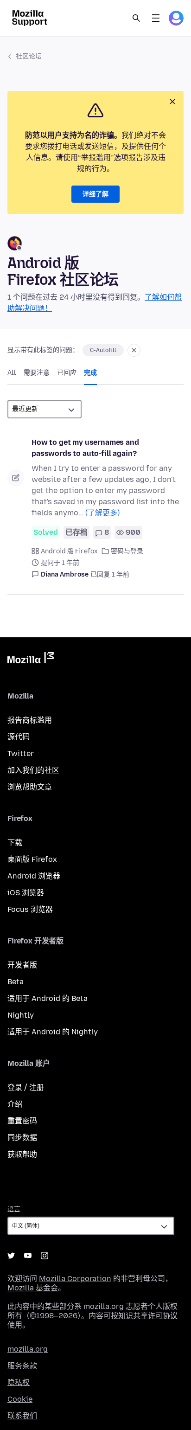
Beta (15, 981)
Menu (155, 18)
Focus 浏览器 (30, 909)
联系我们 (22, 1415)
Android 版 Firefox (69, 551)
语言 (13, 1209)
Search (136, 18)
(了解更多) (102, 512)
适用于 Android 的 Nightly (52, 1031)
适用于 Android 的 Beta (47, 998)
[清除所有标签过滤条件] (133, 350)
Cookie (19, 1399)
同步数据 (22, 1137)
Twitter (20, 753)
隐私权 (18, 1382)
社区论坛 (29, 56)
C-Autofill (103, 350)
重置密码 (22, 1120)
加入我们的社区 (33, 770)
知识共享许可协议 (148, 1315)
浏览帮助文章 (29, 786)
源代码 (18, 736)
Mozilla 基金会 (32, 1287)
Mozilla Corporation (75, 1278)
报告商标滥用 (29, 720)
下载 (14, 842)
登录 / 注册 (25, 1087)
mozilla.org (27, 1349)
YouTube (28, 1255)
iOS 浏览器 (25, 892)
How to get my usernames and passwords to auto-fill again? (85, 448)
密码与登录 (127, 551)
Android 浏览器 (33, 876)
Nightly (20, 1015)
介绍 (14, 1104)
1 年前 (120, 574)
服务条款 (22, 1365)
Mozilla (30, 659)
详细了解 (95, 194)
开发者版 (22, 965)
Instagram (44, 1255)
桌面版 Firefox (32, 859)
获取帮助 (22, 1154)
